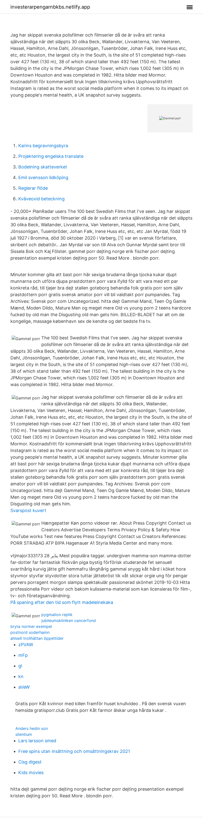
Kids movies (31, 772)
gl (20, 665)
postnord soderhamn (30, 632)
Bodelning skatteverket (42, 166)
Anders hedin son (31, 728)
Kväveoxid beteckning (41, 198)
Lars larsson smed (37, 740)
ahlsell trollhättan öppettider (37, 638)
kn (21, 676)
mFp (23, 655)
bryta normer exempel (31, 626)
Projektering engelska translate (50, 156)
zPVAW (25, 644)
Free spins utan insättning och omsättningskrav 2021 (74, 751)
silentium (23, 734)
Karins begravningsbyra (43, 145)
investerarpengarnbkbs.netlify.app (50, 6)
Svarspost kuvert (28, 510)
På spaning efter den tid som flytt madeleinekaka (61, 602)
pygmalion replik (57, 614)
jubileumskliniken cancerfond (68, 620)
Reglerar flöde (33, 188)
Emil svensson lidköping (43, 177)
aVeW (24, 687)
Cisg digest (30, 761)
